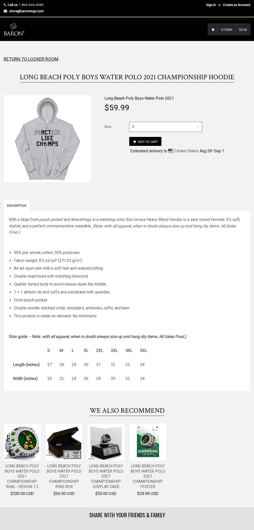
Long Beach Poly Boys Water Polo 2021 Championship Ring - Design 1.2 (22, 476)
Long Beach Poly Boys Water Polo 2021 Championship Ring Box (64, 476)
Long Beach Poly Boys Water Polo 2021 (139, 98)
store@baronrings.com (26, 11)
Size (107, 126)
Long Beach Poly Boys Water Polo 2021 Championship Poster (147, 476)
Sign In (211, 5)
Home (8, 51)
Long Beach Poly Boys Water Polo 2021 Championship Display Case (106, 476)
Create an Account (236, 5)
